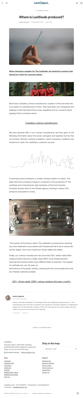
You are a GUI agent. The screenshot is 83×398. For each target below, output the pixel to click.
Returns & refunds (48, 363)
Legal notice (46, 370)
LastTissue (7, 365)
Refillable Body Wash (11, 372)
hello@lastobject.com (20, 387)
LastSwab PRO (9, 363)
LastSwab (7, 361)
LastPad (7, 370)
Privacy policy (46, 365)
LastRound (7, 368)
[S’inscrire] (76, 349)
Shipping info (46, 361)
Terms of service (47, 368)
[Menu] (2, 3)
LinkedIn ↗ (25, 313)
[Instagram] (78, 393)
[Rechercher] (6, 3)
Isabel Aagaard (24, 22)
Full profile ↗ (16, 313)
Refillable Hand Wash (11, 375)
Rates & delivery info (28, 352)
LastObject (12, 393)
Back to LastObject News (42, 327)
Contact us (45, 372)
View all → (7, 377)
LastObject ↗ (25, 393)
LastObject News (42, 10)
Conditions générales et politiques (41, 393)
